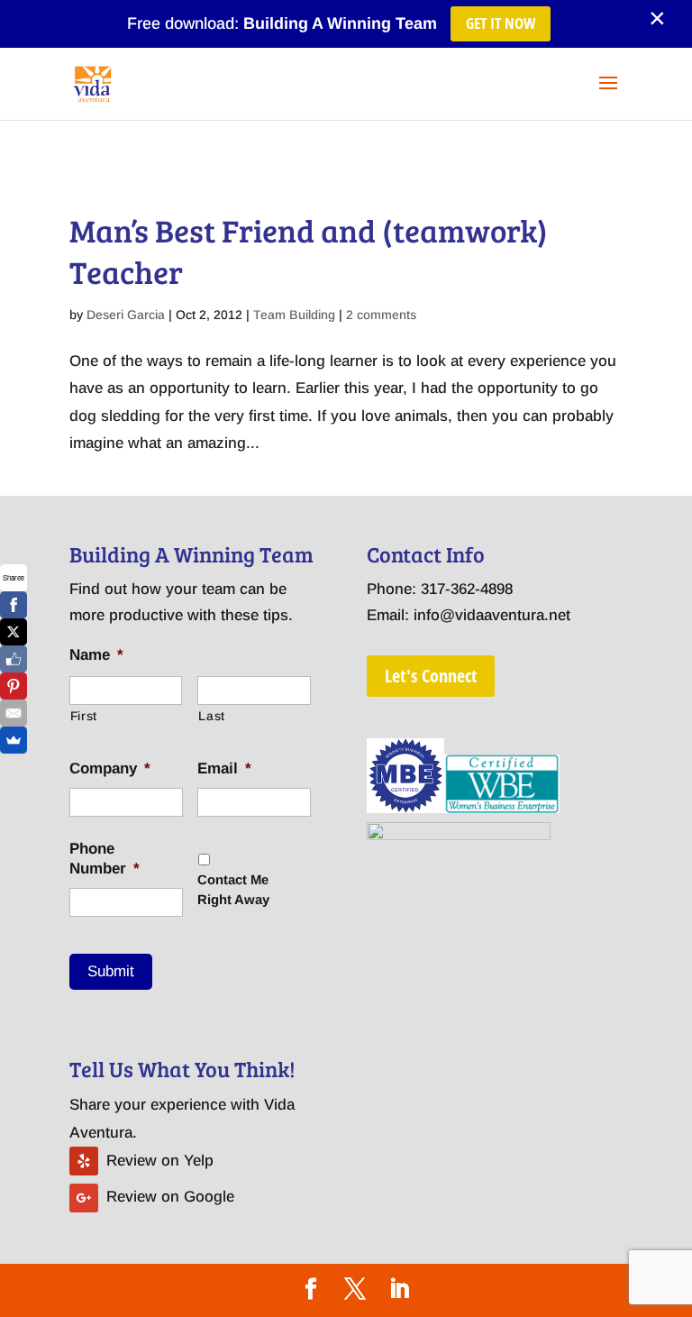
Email (224, 768)
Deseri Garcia (125, 314)
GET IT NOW (500, 23)
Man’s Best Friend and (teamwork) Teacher (308, 250)
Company (109, 768)
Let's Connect (431, 675)
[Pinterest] (13, 686)
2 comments (381, 314)
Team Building (294, 314)
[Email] (13, 713)
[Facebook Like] (13, 658)
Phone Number (104, 858)
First (83, 716)
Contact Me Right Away (233, 890)
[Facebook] (13, 604)
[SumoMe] (13, 740)
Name (96, 654)
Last (211, 716)
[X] (13, 631)
